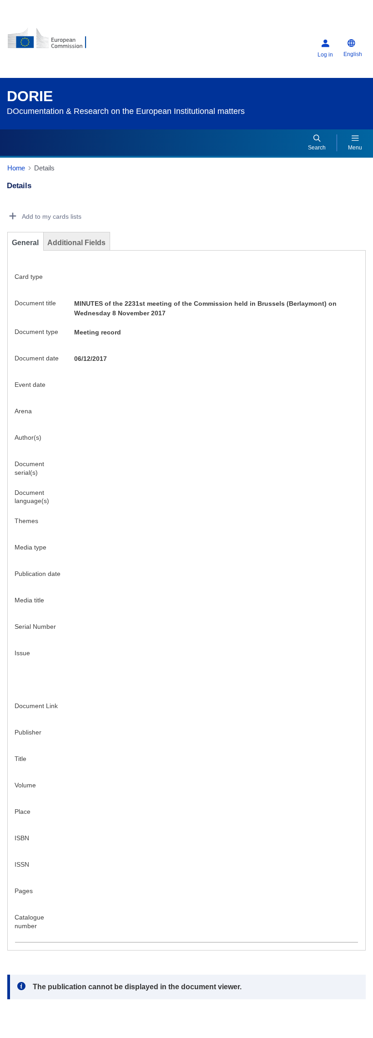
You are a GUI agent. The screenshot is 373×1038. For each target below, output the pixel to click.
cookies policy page (167, 975)
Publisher (28, 736)
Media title (29, 604)
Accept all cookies (76, 1015)
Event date (30, 388)
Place (22, 815)
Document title (35, 307)
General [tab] (25, 247)
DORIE (30, 100)
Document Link (36, 710)
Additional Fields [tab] (76, 247)
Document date (37, 362)
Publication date (37, 577)
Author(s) (28, 441)
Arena (23, 415)
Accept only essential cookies (190, 1015)
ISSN (22, 868)
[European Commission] (62, 46)
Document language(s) (32, 501)
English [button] (352, 58)
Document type (36, 335)
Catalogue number (29, 926)
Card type (29, 280)
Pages (24, 895)
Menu (355, 152)
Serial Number (35, 630)
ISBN (22, 842)
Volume (25, 789)
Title (20, 762)
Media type (30, 551)
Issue (22, 657)
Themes (26, 525)
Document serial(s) (29, 472)
